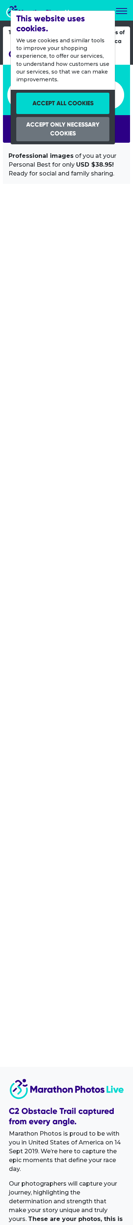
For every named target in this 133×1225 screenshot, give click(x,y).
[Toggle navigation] (121, 11)
